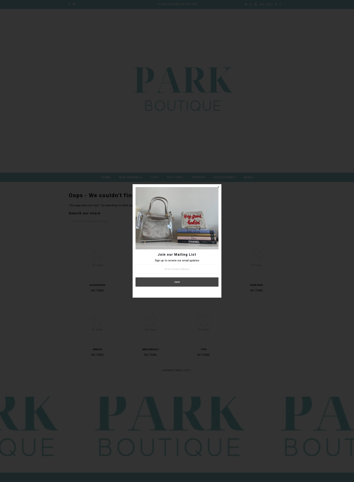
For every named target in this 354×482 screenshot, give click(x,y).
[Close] (218, 187)
